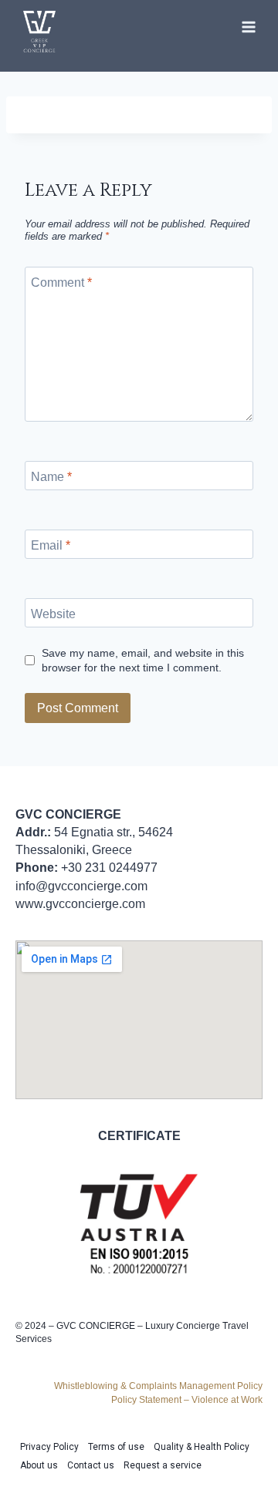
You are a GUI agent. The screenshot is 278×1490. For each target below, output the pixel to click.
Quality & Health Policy (201, 1446)
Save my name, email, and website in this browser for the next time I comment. (143, 660)
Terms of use (116, 1446)
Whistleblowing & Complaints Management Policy (158, 1386)
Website (53, 613)
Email (50, 544)
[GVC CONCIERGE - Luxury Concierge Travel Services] (39, 31)
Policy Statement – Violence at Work (187, 1399)
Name (51, 476)
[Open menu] (248, 26)
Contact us (90, 1465)
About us (39, 1465)
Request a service (163, 1465)
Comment (61, 282)
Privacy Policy (49, 1446)
